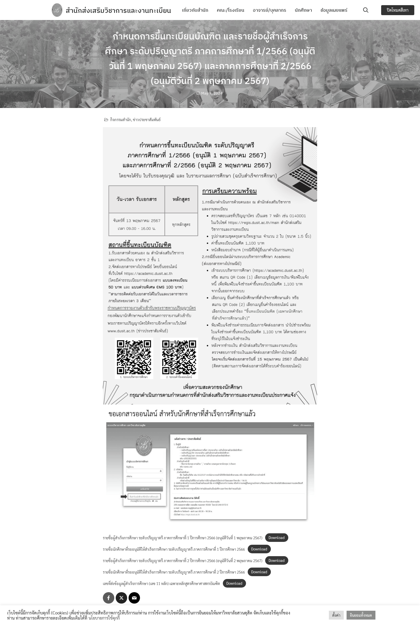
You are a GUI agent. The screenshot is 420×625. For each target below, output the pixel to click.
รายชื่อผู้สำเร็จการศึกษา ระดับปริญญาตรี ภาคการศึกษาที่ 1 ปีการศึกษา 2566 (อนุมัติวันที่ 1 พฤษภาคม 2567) (182, 537)
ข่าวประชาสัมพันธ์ (147, 119)
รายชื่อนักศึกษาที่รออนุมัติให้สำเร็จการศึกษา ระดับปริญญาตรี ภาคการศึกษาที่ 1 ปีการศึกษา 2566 (174, 549)
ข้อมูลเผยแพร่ (334, 10)
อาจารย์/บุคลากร (269, 10)
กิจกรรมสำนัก (120, 119)
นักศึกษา (303, 10)
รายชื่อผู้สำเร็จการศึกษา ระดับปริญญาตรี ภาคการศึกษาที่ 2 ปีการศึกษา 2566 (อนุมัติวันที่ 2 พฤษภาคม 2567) (182, 560)
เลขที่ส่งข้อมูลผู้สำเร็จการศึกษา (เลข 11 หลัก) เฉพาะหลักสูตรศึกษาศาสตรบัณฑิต (161, 583)
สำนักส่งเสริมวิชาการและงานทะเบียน (118, 10)
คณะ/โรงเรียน (230, 10)
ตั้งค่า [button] (336, 615)
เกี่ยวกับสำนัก (195, 10)
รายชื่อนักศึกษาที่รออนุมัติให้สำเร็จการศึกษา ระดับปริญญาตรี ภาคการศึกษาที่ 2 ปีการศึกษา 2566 (174, 572)
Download (277, 537)
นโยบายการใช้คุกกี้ (104, 617)
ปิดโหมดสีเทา (398, 10)
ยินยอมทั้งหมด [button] (361, 615)
